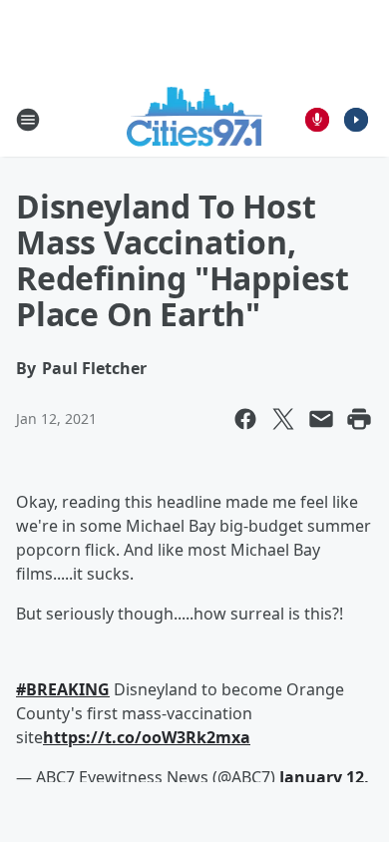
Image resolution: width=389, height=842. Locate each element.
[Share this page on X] (283, 419)
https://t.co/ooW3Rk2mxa (146, 737)
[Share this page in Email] (321, 419)
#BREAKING (63, 689)
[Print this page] (359, 419)
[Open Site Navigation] (28, 120)
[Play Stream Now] (356, 120)
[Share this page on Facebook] (245, 419)
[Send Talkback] (317, 120)
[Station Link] (195, 119)
